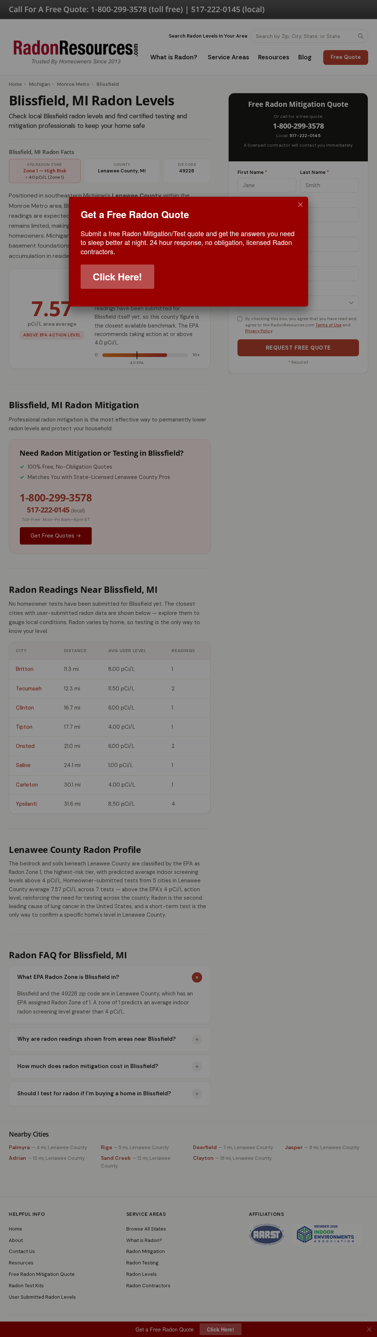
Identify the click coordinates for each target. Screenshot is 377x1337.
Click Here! (117, 276)
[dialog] (188, 252)
